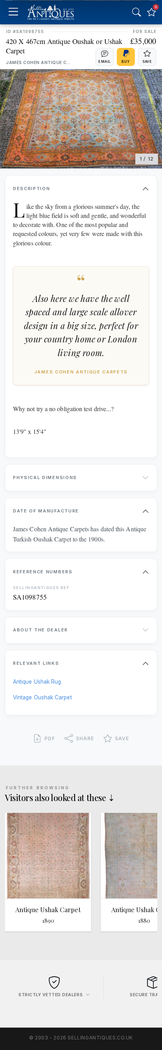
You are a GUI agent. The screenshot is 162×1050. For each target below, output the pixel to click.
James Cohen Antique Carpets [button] (40, 62)
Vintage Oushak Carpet (42, 697)
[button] (105, 57)
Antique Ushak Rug (37, 682)
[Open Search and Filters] (136, 12)
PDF (49, 738)
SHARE (85, 738)
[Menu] (13, 12)
